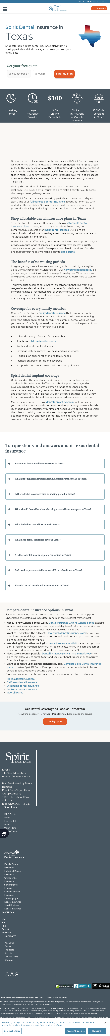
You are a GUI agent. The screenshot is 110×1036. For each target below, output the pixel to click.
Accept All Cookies (76, 1031)
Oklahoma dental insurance (23, 685)
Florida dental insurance (21, 679)
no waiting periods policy (78, 269)
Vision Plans (10, 828)
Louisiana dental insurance (22, 689)
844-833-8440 (100, 1)
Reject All (96, 1031)
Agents (8, 953)
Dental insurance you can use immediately (66, 653)
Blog (4, 919)
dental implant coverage (60, 402)
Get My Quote (55, 721)
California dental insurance (22, 682)
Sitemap (9, 960)
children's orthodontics (43, 341)
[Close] (105, 1023)
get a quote (68, 252)
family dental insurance (52, 313)
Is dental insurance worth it (61, 643)
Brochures (7, 932)
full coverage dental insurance (47, 201)
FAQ (4, 922)
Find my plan (64, 73)
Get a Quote (10, 831)
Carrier (8, 946)
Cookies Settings (12, 1031)
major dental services (56, 230)
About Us (9, 943)
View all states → (16, 692)
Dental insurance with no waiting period (71, 622)
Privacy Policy (11, 956)
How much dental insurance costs (66, 633)
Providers (9, 950)
